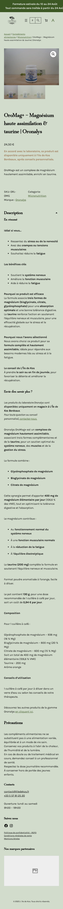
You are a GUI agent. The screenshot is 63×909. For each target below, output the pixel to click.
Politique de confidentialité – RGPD (20, 832)
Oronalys (20, 199)
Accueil (7, 34)
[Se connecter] (53, 20)
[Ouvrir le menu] (26, 20)
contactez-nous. (28, 418)
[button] (53, 54)
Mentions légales (12, 838)
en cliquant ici (24, 711)
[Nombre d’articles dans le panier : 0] (46, 20)
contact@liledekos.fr (16, 791)
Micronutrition (24, 37)
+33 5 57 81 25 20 (14, 795)
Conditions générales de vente (18, 835)
